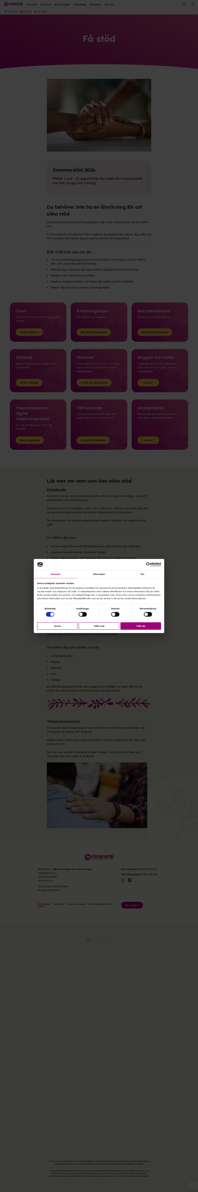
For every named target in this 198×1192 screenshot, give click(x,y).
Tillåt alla (140, 626)
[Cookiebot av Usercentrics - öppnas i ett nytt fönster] (148, 564)
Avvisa (57, 626)
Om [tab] (142, 574)
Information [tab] (99, 574)
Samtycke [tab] (56, 574)
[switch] (83, 614)
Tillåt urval (99, 626)
